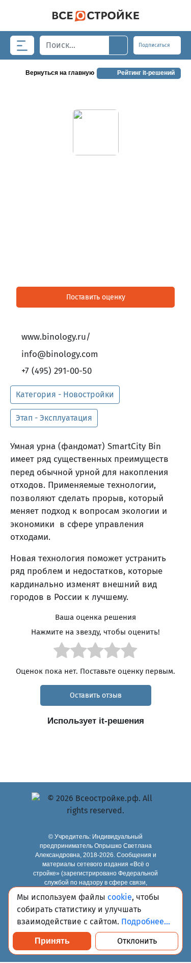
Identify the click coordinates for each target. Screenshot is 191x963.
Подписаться (155, 45)
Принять (52, 941)
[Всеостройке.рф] (95, 15)
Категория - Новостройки (65, 394)
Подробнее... (145, 921)
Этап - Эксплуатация (54, 418)
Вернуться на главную (59, 72)
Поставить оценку (95, 297)
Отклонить (137, 941)
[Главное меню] (22, 45)
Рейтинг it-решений (146, 72)
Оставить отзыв (96, 695)
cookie (119, 897)
